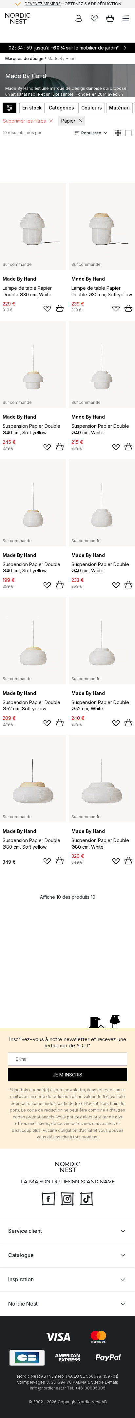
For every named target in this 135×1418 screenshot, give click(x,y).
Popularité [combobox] (91, 132)
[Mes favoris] (94, 18)
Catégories (61, 107)
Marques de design (24, 58)
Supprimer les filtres (24, 121)
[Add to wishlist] (47, 309)
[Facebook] (48, 1198)
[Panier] (110, 18)
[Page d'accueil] (17, 18)
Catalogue (21, 1255)
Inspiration (21, 1279)
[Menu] (126, 18)
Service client (25, 1231)
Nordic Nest (23, 1303)
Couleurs (91, 107)
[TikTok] (86, 1198)
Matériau (119, 107)
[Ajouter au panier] (60, 308)
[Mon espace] (79, 18)
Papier (68, 121)
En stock (32, 107)
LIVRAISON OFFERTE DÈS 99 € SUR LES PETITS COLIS (73, 7)
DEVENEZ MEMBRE (43, 3)
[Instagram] (67, 1198)
